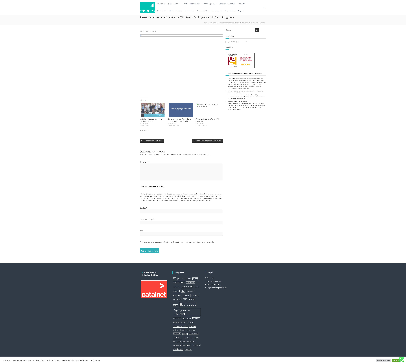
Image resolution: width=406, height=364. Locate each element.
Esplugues (188, 304)
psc (174, 341)
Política (177, 337)
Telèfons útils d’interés (191, 4)
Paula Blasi (176, 333)
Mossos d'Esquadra (180, 326)
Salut (179, 341)
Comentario (144, 162)
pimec (185, 333)
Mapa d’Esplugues (209, 4)
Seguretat (196, 345)
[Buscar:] (240, 30)
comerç (177, 295)
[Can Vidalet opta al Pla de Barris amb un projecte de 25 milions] (181, 110)
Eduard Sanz (177, 299)
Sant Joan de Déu (188, 341)
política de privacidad (156, 186)
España (175, 305)
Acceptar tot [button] (397, 360)
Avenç (195, 278)
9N (174, 279)
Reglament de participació (234, 11)
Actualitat (213, 22)
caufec (196, 287)
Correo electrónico (147, 219)
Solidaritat (178, 349)
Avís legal (210, 278)
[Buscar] (257, 30)
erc (185, 300)
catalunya (187, 286)
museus (192, 326)
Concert (186, 295)
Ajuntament (182, 278)
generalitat (196, 318)
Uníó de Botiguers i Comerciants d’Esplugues (244, 73)
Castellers (176, 287)
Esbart (191, 300)
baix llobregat (178, 282)
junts (190, 322)
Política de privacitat (214, 284)
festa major (176, 318)
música (175, 330)
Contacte (241, 4)
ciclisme (176, 291)
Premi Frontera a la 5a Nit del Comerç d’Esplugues (203, 11)
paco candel (191, 330)
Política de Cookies (214, 281)
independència (179, 322)
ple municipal (193, 333)
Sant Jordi (177, 345)
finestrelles (187, 318)
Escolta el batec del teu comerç (237, 101)
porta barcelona (188, 338)
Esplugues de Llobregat (181, 312)
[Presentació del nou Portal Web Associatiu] (209, 110)
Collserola (190, 291)
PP (197, 338)
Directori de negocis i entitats (167, 4)
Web (141, 231)
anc (189, 278)
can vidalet (190, 282)
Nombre (143, 208)
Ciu (182, 291)
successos (188, 349)
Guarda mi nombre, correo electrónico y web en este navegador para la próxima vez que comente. (177, 242)
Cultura (195, 295)
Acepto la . (152, 186)
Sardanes (186, 345)
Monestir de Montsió (227, 4)
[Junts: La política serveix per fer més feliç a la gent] (153, 110)
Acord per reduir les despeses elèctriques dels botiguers (245, 78)
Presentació (161, 11)
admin (154, 31)
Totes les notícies (175, 11)
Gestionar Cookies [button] (383, 360)
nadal (182, 330)
